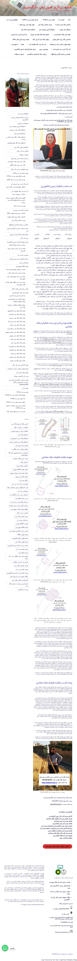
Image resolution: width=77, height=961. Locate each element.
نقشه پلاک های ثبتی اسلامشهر (16, 311)
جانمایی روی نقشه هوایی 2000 (16, 213)
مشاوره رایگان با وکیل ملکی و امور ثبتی (57, 846)
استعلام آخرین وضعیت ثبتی (47, 29)
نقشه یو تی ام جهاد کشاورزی (62, 835)
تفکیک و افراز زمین (65, 838)
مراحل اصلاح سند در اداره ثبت (19, 502)
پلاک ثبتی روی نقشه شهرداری (16, 161)
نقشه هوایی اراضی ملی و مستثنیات (60, 44)
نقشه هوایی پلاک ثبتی (21, 542)
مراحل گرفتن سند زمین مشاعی (18, 259)
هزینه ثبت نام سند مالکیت (20, 562)
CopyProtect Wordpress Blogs (68, 960)
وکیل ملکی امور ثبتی (22, 372)
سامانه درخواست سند (18, 194)
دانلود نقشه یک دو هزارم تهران (19, 473)
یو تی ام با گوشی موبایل (21, 376)
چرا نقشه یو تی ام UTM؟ (17, 398)
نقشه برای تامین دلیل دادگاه (21, 39)
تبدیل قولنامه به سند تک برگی (19, 169)
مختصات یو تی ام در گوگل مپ (19, 495)
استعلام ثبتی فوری (65, 29)
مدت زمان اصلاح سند (21, 498)
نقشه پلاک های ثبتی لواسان (17, 350)
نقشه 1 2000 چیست (22, 524)
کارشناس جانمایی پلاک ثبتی (20, 580)
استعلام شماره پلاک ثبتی (28, 29)
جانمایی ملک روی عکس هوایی (61, 39)
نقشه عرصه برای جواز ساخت (16, 273)
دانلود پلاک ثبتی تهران (21, 476)
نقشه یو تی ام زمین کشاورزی (62, 823)
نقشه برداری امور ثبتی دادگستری (47, 7)
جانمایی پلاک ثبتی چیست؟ (62, 24)
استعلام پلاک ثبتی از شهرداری (19, 438)
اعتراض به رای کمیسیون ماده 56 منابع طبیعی (18, 454)
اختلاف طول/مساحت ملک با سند (15, 187)
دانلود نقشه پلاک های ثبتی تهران (39, 34)
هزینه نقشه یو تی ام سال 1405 (16, 179)
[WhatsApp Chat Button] (5, 948)
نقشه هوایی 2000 (22, 534)
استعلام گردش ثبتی (19, 133)
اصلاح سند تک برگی (22, 151)
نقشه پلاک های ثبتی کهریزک (17, 346)
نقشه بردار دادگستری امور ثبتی (19, 531)
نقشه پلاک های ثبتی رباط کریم (16, 328)
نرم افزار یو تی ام (22, 520)
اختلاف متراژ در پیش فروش (19, 431)
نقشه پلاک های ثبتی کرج (18, 343)
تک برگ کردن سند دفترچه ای (61, 49)
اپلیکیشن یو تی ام (12, 20)
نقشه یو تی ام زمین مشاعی (63, 821)
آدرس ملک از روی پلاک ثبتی (19, 424)
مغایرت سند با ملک (22, 513)
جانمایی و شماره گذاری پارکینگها (60, 54)
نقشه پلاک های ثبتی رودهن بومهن (15, 332)
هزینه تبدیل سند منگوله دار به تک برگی (18, 557)
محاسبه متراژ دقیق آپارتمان (17, 245)
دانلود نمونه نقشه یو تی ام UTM (15, 402)
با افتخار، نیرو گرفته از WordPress (62, 954)
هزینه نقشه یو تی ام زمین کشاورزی (17, 573)
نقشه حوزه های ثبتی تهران (17, 360)
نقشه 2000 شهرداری (22, 266)
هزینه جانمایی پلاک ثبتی (45, 24)
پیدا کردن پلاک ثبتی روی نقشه (19, 158)
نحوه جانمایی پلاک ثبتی (21, 516)
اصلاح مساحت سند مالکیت (20, 449)
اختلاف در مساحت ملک (21, 427)
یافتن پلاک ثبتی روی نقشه (26, 24)
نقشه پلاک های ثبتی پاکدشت (17, 314)
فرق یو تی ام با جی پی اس (20, 484)
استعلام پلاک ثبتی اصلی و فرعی (18, 442)
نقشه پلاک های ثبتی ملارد (18, 353)
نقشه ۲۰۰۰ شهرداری (18, 44)
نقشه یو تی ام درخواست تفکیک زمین (60, 830)
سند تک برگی (24, 238)
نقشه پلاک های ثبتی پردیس (17, 318)
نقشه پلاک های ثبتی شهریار (17, 336)
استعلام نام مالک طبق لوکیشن (16, 143)
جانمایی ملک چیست (22, 466)
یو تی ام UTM (46, 340)
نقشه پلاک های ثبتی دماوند (17, 325)
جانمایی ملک (24, 462)
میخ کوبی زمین (43, 49)
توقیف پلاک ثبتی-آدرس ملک (41, 39)
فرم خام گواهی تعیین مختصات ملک (17, 487)
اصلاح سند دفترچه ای (21, 445)
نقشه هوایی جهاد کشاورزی (20, 538)
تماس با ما (61, 20)
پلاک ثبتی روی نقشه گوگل (17, 165)
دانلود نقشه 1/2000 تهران (20, 469)
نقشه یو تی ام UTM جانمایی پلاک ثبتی (49, 384)
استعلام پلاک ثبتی (23, 435)
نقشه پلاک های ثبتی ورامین (17, 357)
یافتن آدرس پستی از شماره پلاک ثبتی (18, 585)
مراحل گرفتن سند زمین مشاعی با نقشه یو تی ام (56, 828)
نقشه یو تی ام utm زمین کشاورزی (18, 545)
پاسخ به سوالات (19, 54)
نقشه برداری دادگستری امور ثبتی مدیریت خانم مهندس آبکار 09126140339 (18, 382)
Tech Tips (55, 960)
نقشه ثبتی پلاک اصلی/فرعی (62, 34)
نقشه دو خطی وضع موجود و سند (15, 269)
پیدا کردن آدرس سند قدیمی (19, 34)
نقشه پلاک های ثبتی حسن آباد (16, 321)
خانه (69, 20)
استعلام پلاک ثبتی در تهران (17, 130)
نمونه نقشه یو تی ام (22, 549)
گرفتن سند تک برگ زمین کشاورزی (60, 816)
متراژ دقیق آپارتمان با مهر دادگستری (25, 49)
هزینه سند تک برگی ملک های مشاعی (60, 833)
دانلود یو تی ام (24, 480)
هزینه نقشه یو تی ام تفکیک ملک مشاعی (59, 818)
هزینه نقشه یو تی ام (22, 569)
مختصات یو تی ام (23, 491)
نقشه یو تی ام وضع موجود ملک (16, 411)
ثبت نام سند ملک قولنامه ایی (37, 44)
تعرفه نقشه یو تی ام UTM (30, 20)
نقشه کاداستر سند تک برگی (20, 365)
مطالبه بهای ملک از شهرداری (19, 509)
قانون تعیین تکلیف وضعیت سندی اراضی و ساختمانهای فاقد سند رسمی (15, 200)
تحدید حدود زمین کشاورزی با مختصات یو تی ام (56, 826)
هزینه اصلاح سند (23, 552)
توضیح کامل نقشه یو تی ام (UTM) (15, 395)
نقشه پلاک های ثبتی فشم (18, 339)
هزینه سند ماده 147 (19, 206)
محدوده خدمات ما (23, 255)
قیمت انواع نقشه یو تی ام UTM (16, 176)
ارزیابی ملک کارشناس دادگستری (37, 54)
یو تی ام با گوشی (23, 589)
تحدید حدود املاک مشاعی (20, 458)
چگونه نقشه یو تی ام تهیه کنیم (19, 576)
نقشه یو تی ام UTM (49, 20)
